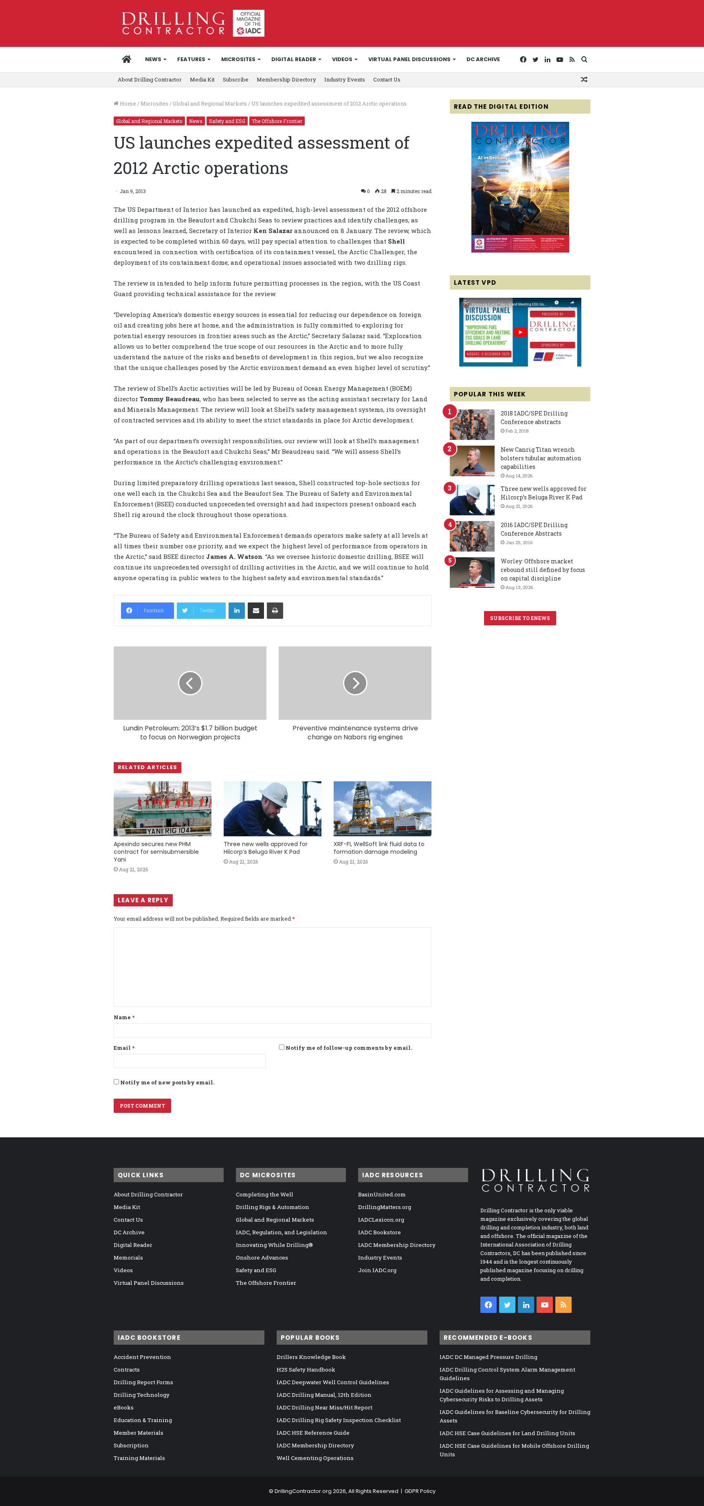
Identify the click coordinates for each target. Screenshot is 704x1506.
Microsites (154, 103)
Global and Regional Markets (210, 103)
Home (127, 103)
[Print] (275, 610)
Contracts (127, 1369)
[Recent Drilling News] (520, 250)
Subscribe (236, 79)
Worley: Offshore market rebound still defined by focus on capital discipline (543, 569)
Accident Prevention (142, 1357)
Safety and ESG (227, 121)
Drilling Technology (141, 1394)
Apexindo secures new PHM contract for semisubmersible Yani (156, 852)
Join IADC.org (377, 1270)
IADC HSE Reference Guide (313, 1432)
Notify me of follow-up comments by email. (349, 1047)
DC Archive (483, 59)
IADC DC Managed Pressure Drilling (488, 1357)
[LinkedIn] (237, 610)
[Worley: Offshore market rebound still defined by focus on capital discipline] (472, 572)
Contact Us (386, 79)
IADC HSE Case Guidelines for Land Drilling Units (507, 1433)
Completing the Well (264, 1194)
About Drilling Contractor (150, 79)
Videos (342, 59)
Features (191, 59)
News (153, 59)
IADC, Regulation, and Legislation (281, 1232)
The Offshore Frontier (277, 121)
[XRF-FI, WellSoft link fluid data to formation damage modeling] (382, 808)
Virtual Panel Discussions (409, 59)
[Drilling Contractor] (189, 23)
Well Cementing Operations (315, 1458)
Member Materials (138, 1432)
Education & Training (143, 1420)
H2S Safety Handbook (306, 1369)
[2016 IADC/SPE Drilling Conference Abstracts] (472, 536)
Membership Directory (286, 79)
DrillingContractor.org (303, 1491)
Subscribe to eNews (520, 618)
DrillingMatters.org (384, 1207)
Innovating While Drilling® (274, 1245)
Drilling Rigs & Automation (272, 1207)
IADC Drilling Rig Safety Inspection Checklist (339, 1420)
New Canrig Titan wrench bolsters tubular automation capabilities (541, 458)
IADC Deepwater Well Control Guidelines (333, 1382)
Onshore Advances (262, 1257)
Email (124, 1047)
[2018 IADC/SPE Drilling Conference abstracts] (472, 424)
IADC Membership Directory (397, 1245)
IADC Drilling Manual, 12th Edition (324, 1394)
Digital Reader (293, 59)
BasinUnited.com (382, 1194)
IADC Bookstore (379, 1232)
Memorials (128, 1257)
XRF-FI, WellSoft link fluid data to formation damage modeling (379, 848)
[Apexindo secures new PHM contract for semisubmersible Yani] (162, 808)
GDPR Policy (420, 1491)
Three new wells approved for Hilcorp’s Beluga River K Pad (266, 848)
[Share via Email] (256, 610)
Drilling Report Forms (143, 1382)
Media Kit (202, 79)
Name (124, 1017)
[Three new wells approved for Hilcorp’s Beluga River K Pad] (272, 808)
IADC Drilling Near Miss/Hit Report (324, 1407)
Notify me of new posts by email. (167, 1082)
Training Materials (139, 1458)
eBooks (124, 1407)
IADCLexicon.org (381, 1219)
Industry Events (344, 79)
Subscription (131, 1445)
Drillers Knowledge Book (311, 1357)
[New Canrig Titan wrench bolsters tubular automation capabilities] (472, 461)
